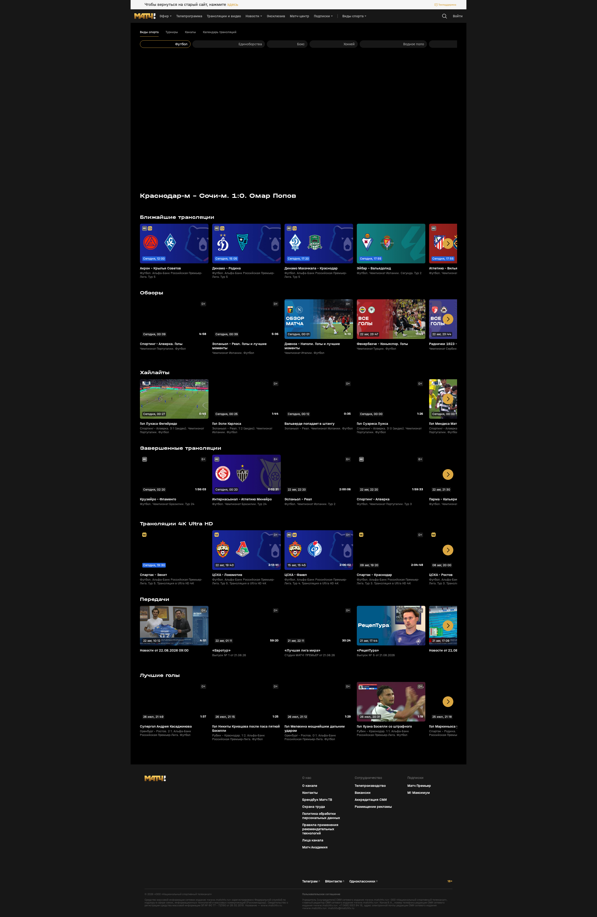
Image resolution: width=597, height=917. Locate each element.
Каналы (190, 32)
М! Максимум (418, 793)
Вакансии (363, 793)
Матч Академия (315, 847)
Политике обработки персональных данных (555, 882)
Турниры (172, 32)
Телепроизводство (370, 786)
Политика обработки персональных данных (321, 816)
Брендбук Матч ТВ (317, 800)
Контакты (310, 793)
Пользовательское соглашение (321, 894)
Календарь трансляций (219, 32)
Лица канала (312, 840)
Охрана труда (313, 807)
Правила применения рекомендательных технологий (320, 829)
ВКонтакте (333, 881)
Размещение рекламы (373, 807)
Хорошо (556, 905)
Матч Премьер (419, 786)
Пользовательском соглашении (549, 886)
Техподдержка (447, 4)
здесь (232, 4)
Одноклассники (362, 881)
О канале (309, 786)
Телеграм (310, 881)
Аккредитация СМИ (371, 800)
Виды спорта (149, 32)
